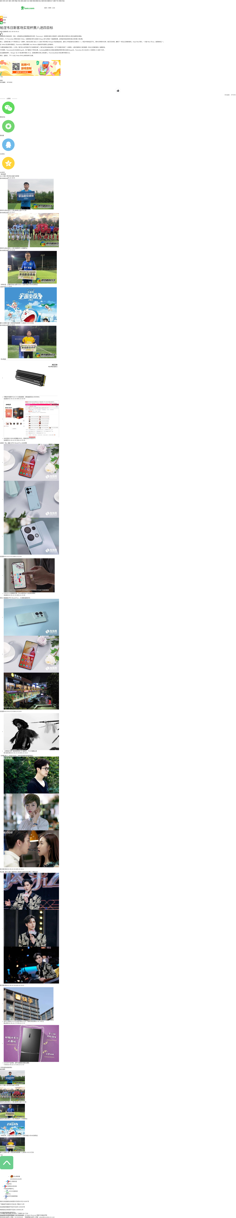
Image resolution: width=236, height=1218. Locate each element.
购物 (60, 1)
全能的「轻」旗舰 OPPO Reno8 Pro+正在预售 (13, 443)
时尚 (19, 1)
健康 (48, 1)
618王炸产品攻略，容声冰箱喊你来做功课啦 (16, 1063)
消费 (54, 1)
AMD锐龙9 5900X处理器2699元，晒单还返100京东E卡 (19, 438)
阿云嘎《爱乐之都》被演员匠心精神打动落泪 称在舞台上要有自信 (19, 872)
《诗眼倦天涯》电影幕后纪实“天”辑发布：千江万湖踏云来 (20, 751)
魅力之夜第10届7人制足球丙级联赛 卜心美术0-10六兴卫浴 (17, 323)
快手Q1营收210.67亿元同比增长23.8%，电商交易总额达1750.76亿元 (24, 1021)
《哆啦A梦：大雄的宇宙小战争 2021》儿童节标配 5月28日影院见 (19, 284)
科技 (63, 1)
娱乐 (10, 1)
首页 (1, 1)
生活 (28, 1)
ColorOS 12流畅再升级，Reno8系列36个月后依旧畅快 (19, 593)
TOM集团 (3, 1213)
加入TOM (25, 1213)
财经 (45, 1)
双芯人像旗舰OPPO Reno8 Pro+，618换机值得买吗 (15, 598)
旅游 (25, 1)
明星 (16, 1)
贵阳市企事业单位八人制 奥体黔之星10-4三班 (13, 210)
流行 (7, 1)
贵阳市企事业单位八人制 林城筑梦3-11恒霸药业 (13, 248)
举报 (1, 80)
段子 (51, 1)
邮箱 (36, 1)
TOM (5, 1064)
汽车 (57, 1)
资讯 (4, 1)
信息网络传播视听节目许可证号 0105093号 (12, 1207)
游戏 (22, 1)
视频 (42, 1)
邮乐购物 (8, 1213)
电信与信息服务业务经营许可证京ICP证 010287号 (14, 1201)
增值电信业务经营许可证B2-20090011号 (11, 1209)
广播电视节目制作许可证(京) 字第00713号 (12, 1204)
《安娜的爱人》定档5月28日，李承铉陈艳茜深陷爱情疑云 (16, 755)
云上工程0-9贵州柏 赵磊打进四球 (9, 176)
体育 (13, 1)
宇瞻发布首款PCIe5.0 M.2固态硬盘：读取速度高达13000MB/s (22, 397)
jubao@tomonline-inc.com (47, 1217)
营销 (33, 1)
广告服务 (19, 1213)
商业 (39, 1)
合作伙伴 (14, 1213)
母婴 (31, 1)
